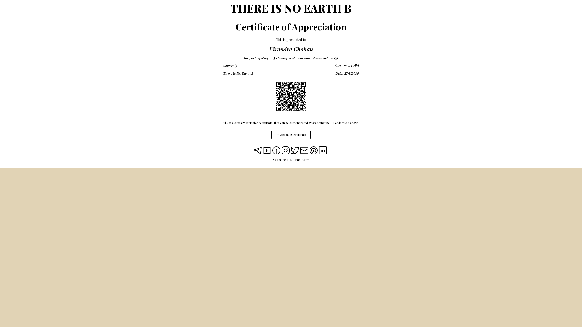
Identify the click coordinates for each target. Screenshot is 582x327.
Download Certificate (291, 134)
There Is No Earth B (291, 8)
